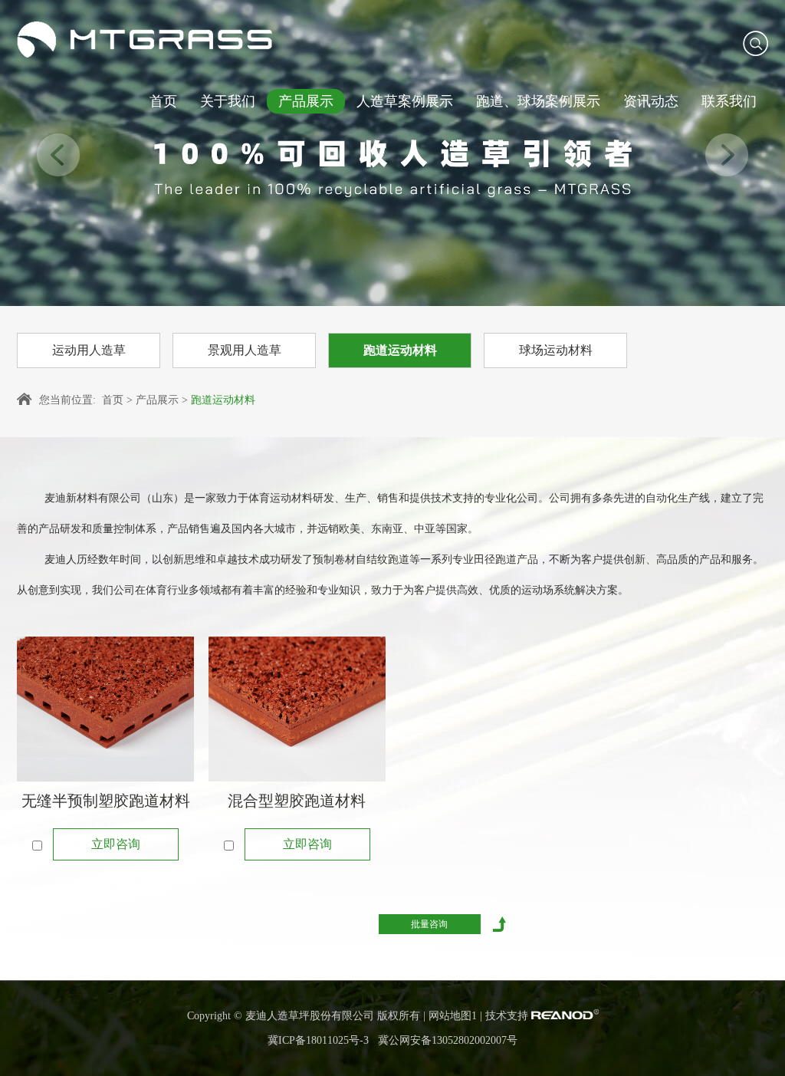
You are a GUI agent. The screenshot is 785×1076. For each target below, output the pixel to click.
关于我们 (227, 101)
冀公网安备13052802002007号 (447, 1040)
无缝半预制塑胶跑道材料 (105, 800)
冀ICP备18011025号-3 (318, 1040)
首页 (163, 101)
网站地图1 (453, 1016)
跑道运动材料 (400, 350)
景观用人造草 (244, 350)
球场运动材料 (556, 350)
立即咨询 (115, 844)
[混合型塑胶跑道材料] (297, 709)
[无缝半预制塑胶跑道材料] (105, 709)
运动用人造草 (89, 350)
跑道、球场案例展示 (538, 101)
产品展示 (305, 101)
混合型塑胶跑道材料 (297, 800)
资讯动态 (650, 101)
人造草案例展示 (404, 101)
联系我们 (729, 101)
